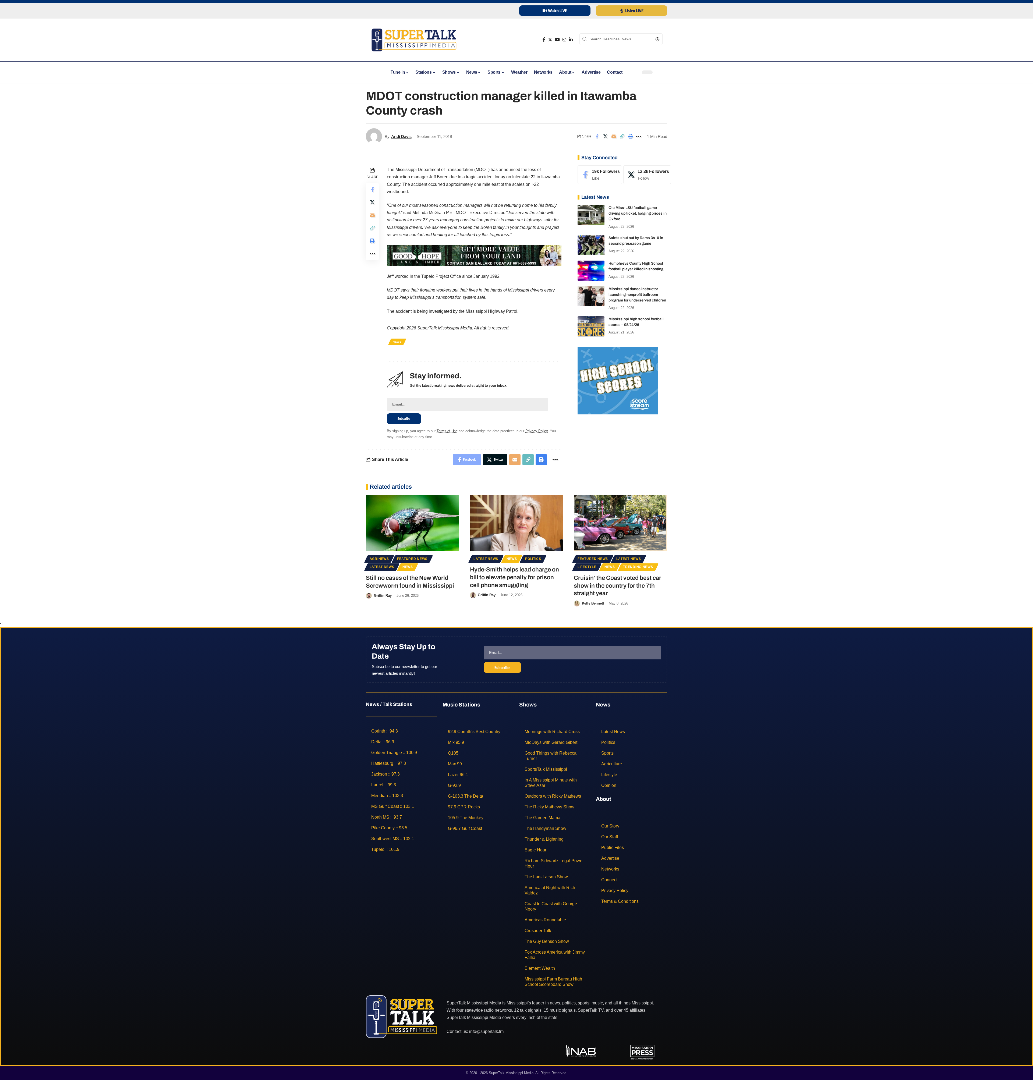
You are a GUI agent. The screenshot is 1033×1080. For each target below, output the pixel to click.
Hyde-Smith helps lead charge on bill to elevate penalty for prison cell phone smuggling (514, 577)
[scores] (618, 380)
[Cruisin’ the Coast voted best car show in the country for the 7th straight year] (620, 523)
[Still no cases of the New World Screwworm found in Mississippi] (412, 523)
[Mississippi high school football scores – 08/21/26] (591, 326)
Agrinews (379, 558)
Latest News (382, 567)
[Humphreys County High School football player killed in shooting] (591, 271)
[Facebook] (544, 39)
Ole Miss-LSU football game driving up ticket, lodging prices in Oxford (638, 213)
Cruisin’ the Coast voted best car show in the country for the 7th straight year (617, 585)
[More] (638, 136)
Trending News (638, 567)
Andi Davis (401, 136)
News (397, 341)
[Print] (630, 136)
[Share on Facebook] (597, 136)
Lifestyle (587, 567)
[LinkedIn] (571, 39)
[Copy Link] (622, 136)
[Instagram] (564, 39)
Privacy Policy (536, 431)
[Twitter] (550, 39)
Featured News (412, 558)
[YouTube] (557, 39)
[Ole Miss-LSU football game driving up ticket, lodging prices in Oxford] (591, 215)
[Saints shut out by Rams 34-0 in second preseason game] (591, 245)
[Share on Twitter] (605, 136)
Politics (533, 558)
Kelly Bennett (593, 603)
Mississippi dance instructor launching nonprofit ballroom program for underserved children (637, 294)
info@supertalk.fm (486, 1031)
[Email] (613, 136)
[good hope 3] (474, 255)
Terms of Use (447, 431)
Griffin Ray (383, 596)
